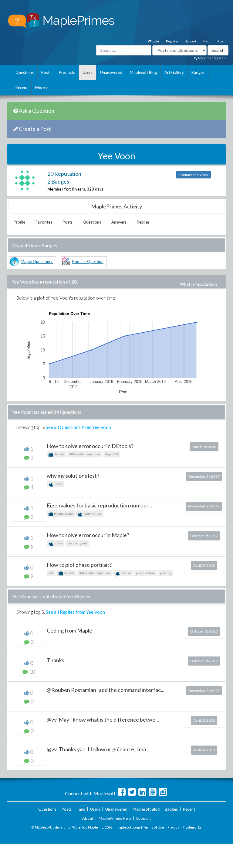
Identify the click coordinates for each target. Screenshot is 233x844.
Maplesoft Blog (143, 72)
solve (58, 484)
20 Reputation (64, 173)
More (40, 87)
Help (206, 41)
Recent (21, 87)
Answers (119, 222)
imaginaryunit (77, 543)
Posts (46, 72)
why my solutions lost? (73, 475)
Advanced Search (211, 58)
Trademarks (192, 827)
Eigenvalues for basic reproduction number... (99, 505)
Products (67, 72)
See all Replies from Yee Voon (75, 612)
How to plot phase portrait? (79, 564)
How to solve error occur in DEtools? (90, 446)
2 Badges (58, 181)
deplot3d (111, 454)
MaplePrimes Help (115, 818)
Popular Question (87, 261)
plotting (165, 573)
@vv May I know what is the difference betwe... (103, 719)
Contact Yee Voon (193, 174)
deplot (126, 573)
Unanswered (111, 72)
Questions (24, 72)
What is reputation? (199, 284)
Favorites (43, 222)
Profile (19, 222)
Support (190, 41)
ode (51, 573)
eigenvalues (93, 513)
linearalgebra (63, 513)
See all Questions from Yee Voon (78, 427)
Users (88, 72)
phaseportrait (145, 573)
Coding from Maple (69, 630)
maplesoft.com (128, 827)
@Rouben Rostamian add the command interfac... (105, 689)
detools (58, 454)
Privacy (173, 827)
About (221, 41)
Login (155, 41)
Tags (81, 809)
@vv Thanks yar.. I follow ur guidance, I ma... (98, 749)
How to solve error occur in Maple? (88, 535)
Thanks (55, 660)
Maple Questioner (37, 261)
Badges (197, 72)
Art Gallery (174, 72)
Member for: (59, 189)
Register (172, 41)
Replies (143, 222)
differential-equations (84, 454)
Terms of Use (153, 827)
